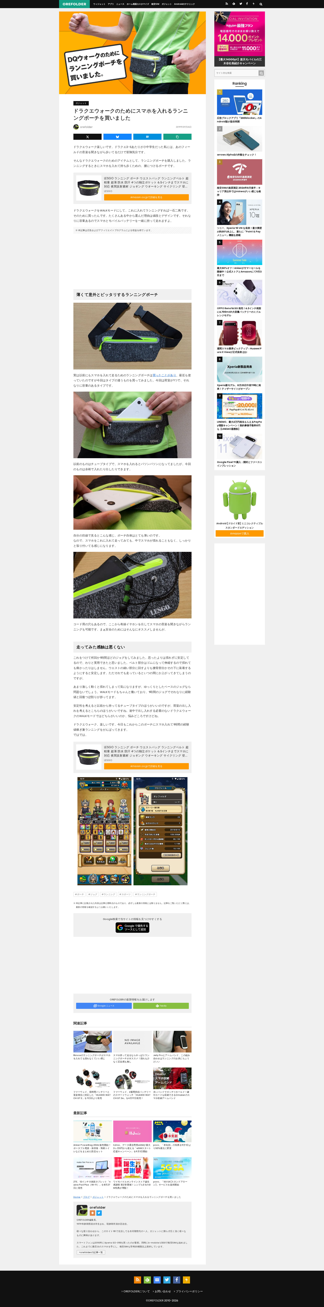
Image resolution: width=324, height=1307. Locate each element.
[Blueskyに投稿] (117, 137)
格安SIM (155, 4)
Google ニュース (106, 1005)
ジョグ (93, 894)
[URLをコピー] (177, 137)
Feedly (163, 1005)
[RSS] (227, 4)
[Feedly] (233, 4)
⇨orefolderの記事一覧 (91, 1252)
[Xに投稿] (87, 137)
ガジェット (167, 4)
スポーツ (126, 894)
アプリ (111, 4)
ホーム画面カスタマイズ (138, 4)
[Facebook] (247, 4)
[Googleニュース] (157, 1280)
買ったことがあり (164, 375)
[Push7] (253, 4)
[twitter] (241, 4)
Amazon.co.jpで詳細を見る (146, 197)
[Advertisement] (132, 260)
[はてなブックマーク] (147, 137)
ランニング (109, 894)
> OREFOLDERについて (135, 1291)
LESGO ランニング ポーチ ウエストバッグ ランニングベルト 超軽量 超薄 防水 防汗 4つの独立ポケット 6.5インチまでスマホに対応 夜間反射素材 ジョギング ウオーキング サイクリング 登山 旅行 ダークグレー (146, 182)
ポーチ (80, 894)
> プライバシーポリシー (188, 1291)
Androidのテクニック (184, 4)
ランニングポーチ (146, 894)
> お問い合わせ (162, 1291)
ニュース (120, 4)
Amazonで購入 (239, 533)
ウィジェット (99, 4)
